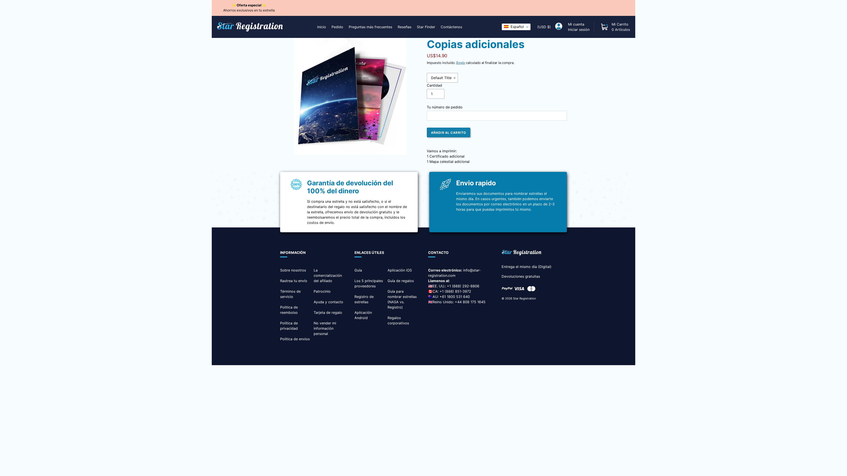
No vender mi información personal (325, 328)
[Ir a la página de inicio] (521, 253)
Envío (460, 63)
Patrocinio (322, 291)
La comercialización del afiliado (328, 275)
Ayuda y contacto (328, 302)
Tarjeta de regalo (328, 312)
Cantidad (434, 85)
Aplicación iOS (400, 270)
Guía (358, 270)
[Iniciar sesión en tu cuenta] (558, 27)
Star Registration (524, 298)
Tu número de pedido (445, 107)
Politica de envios (295, 339)
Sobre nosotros (293, 270)
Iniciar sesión (579, 29)
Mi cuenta (576, 24)
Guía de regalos (401, 281)
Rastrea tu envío (293, 281)
